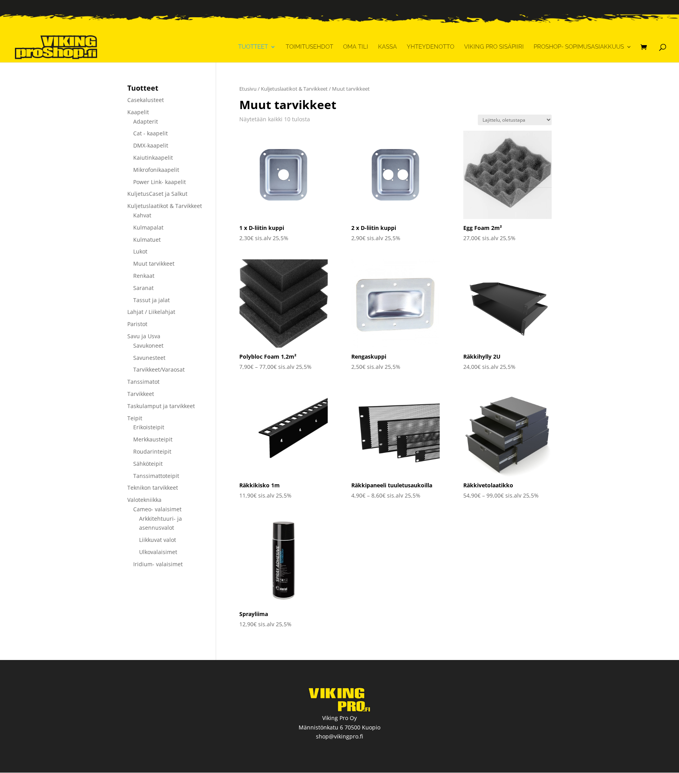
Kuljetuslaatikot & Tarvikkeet (294, 88)
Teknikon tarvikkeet (152, 487)
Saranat (143, 288)
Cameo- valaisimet (157, 509)
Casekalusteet (145, 100)
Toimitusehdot (309, 47)
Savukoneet (148, 345)
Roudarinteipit (152, 451)
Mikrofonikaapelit (156, 169)
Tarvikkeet (140, 393)
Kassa (387, 47)
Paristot (137, 324)
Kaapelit (138, 112)
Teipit (134, 418)
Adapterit (145, 121)
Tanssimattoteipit (156, 475)
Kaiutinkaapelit (153, 157)
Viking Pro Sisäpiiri (494, 47)
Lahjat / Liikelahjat (151, 311)
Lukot (140, 251)
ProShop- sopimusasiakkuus (579, 47)
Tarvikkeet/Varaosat (159, 369)
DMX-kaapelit (150, 145)
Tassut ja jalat (151, 300)
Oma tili (355, 47)
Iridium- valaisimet (158, 564)
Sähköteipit (148, 463)
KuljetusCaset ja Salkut (157, 193)
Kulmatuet (147, 239)
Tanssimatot (143, 381)
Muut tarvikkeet (153, 263)
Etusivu (248, 88)
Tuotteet (253, 47)
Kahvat (142, 215)
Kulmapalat (148, 227)
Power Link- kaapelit (159, 182)
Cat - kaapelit (150, 133)
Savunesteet (149, 357)
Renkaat (143, 275)
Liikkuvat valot (157, 539)
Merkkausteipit (153, 439)
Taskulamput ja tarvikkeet (161, 406)
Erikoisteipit (148, 427)
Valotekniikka (144, 499)
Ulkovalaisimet (158, 552)
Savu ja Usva (143, 336)
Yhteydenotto (430, 47)
